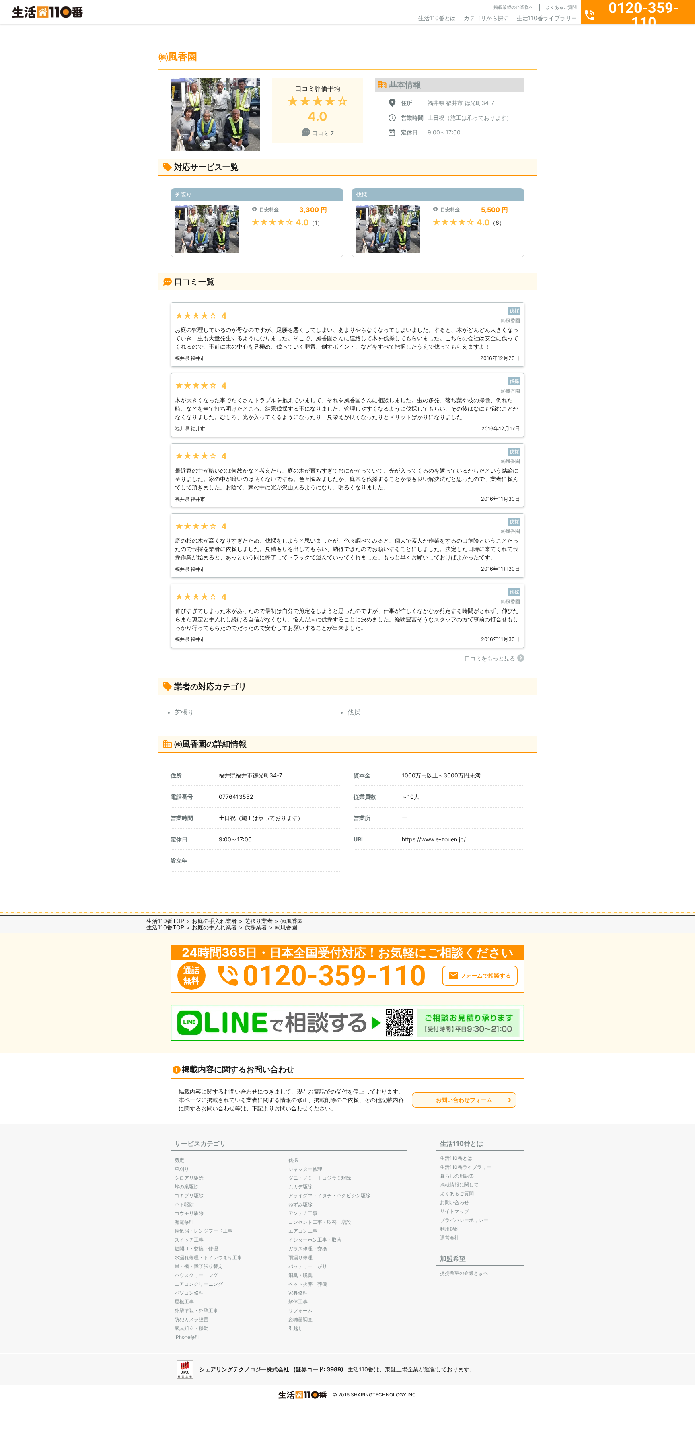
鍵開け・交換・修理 (196, 1249)
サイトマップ (454, 1211)
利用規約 (449, 1229)
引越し (295, 1328)
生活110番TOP (165, 920)
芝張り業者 (259, 920)
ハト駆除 (184, 1204)
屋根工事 (184, 1302)
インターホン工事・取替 (314, 1240)
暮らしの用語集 (457, 1176)
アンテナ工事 (302, 1213)
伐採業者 (256, 927)
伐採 (354, 712)
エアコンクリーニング (199, 1284)
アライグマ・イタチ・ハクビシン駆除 (329, 1195)
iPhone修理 (187, 1337)
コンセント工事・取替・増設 (319, 1222)
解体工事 (298, 1302)
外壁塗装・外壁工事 (196, 1310)
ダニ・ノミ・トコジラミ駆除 (319, 1178)
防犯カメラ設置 (191, 1319)
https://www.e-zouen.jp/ (434, 839)
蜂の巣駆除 (187, 1187)
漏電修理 (184, 1222)
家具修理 (298, 1293)
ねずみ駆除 (300, 1204)
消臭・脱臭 (300, 1275)
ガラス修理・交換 (307, 1249)
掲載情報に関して (459, 1185)
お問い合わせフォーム (464, 1099)
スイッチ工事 (189, 1240)
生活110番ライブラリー (547, 17)
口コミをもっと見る (490, 658)
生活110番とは (437, 17)
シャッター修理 (305, 1169)
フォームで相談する (485, 975)
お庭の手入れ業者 (214, 920)
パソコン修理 (189, 1293)
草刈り (182, 1169)
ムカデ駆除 (300, 1187)
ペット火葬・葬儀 (307, 1284)
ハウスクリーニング (196, 1275)
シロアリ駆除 (189, 1178)
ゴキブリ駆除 (189, 1195)
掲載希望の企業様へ (513, 7)
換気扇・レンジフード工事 (203, 1231)
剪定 (179, 1160)
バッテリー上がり (307, 1266)
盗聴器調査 (300, 1319)
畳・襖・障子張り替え (199, 1266)
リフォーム (300, 1310)
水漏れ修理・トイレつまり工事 (208, 1257)
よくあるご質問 (561, 7)
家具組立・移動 (191, 1328)
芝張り (184, 712)
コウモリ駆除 (189, 1213)
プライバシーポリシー (464, 1220)
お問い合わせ (454, 1202)
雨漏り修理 (300, 1257)
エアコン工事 (302, 1231)
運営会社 (449, 1238)
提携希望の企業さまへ (464, 1273)
